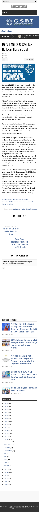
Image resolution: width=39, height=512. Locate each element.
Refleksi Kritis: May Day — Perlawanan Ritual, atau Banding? (24, 389)
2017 (6, 430)
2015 (6, 436)
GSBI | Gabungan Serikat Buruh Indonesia (22, 506)
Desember (8, 442)
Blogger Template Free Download (20, 508)
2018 (6, 427)
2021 (6, 418)
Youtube (17, 6)
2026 (6, 403)
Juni (5, 456)
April (5, 462)
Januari (7, 465)
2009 (6, 481)
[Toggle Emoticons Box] (3, 268)
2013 (6, 469)
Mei (5, 460)
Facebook (25, 6)
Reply (5, 53)
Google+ (13, 6)
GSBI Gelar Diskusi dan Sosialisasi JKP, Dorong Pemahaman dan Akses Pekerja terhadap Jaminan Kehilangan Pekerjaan (24, 344)
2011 (6, 475)
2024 (6, 409)
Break (5, 36)
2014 (6, 439)
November (8, 445)
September (8, 451)
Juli (5, 454)
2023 (6, 412)
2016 (6, 433)
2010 (6, 478)
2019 (6, 424)
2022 (6, 415)
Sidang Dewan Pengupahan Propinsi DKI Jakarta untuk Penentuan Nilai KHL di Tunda (19, 243)
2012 (6, 472)
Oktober (7, 448)
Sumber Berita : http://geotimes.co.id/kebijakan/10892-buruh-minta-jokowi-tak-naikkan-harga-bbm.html (19, 202)
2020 (6, 421)
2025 (6, 406)
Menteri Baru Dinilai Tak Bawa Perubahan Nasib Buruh (11, 231)
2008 (6, 484)
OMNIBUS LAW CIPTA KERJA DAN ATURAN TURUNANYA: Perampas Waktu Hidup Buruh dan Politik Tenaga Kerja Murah (24, 376)
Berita (5, 55)
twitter (21, 6)
